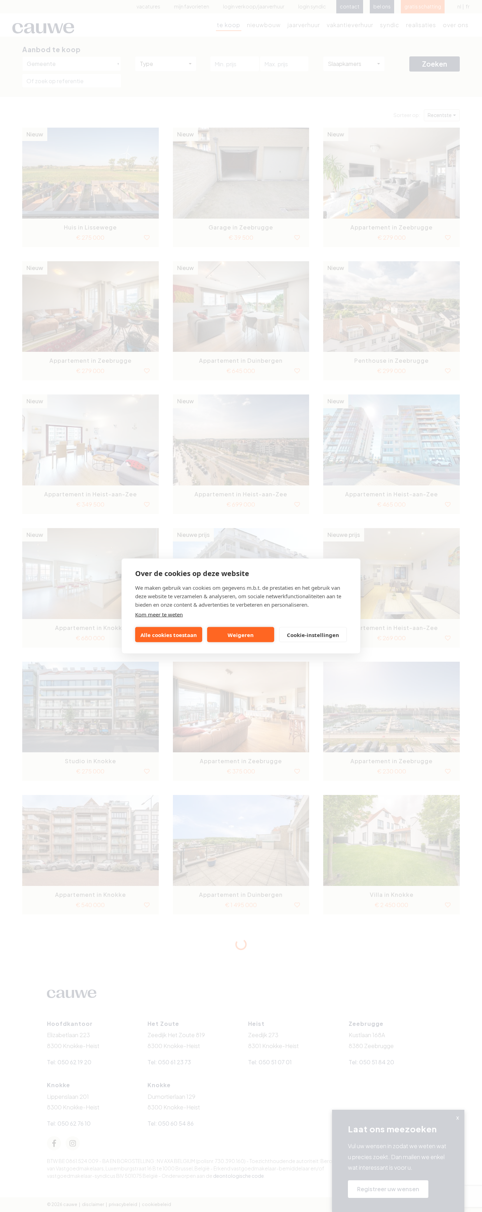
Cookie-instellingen (313, 634)
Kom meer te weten (159, 614)
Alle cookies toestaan (168, 634)
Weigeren (241, 634)
